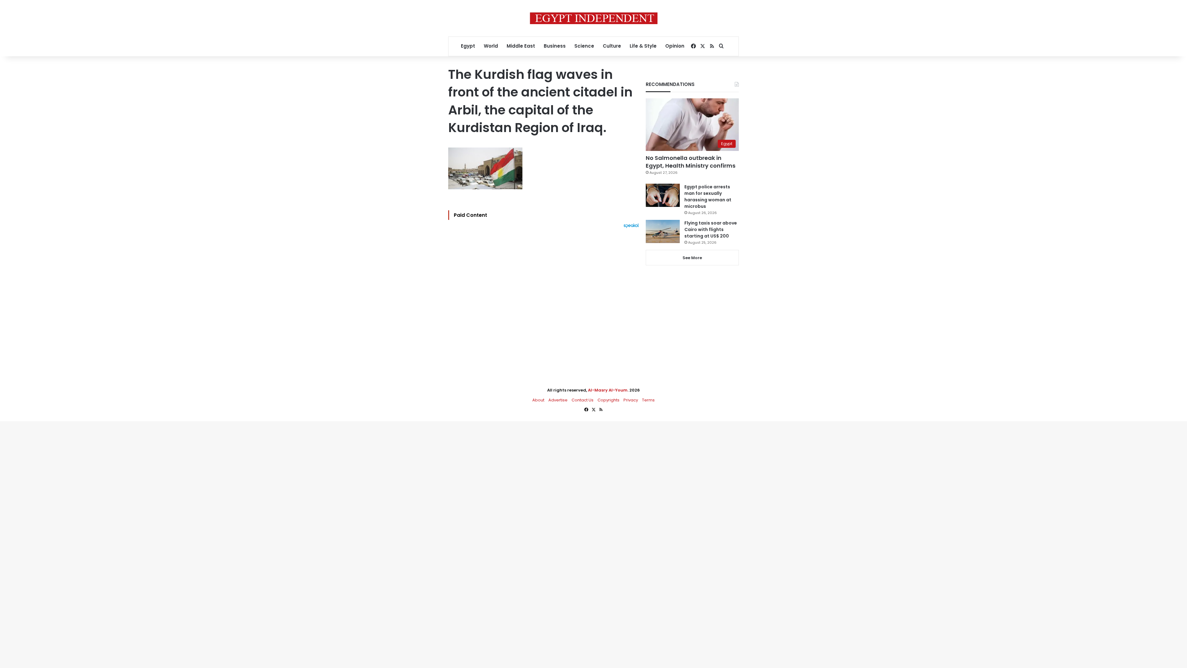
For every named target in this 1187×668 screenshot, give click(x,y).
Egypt (468, 46)
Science (584, 46)
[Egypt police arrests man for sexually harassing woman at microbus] (663, 195)
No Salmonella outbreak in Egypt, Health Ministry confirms (690, 161)
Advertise (558, 400)
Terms (648, 400)
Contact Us (583, 400)
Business (555, 46)
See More (692, 258)
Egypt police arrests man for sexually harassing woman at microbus (707, 196)
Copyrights (608, 400)
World (491, 46)
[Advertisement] (545, 296)
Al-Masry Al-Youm (608, 390)
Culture (612, 46)
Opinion (674, 46)
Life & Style (643, 46)
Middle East (521, 46)
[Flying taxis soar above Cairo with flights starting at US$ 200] (663, 231)
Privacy (630, 400)
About (538, 400)
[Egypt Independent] (593, 18)
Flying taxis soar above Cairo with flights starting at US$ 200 (710, 229)
